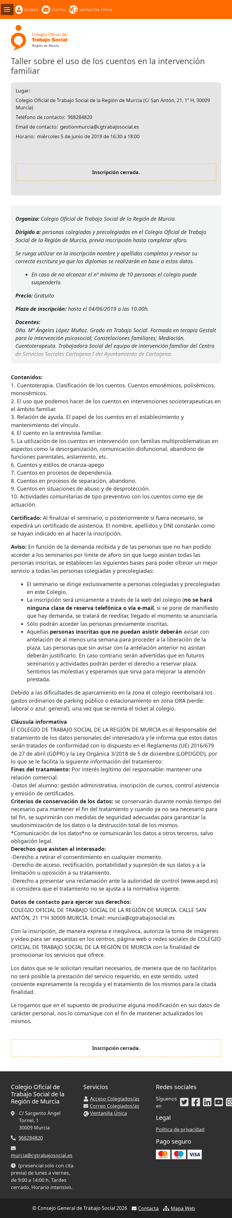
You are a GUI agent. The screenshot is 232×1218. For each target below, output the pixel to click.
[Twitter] (184, 1102)
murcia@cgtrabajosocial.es (41, 1155)
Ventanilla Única (95, 9)
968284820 (30, 1138)
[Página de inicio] (39, 37)
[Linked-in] (207, 1102)
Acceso (31, 9)
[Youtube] (218, 1102)
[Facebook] (196, 1102)
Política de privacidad (180, 1129)
